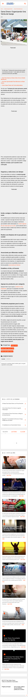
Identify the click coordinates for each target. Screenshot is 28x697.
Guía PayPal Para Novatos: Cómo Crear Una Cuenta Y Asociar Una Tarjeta (12, 571)
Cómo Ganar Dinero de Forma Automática (12, 85)
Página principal (6, 686)
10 (4, 654)
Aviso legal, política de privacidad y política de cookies (19, 688)
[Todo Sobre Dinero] (10, 4)
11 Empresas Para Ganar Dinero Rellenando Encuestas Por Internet (14, 658)
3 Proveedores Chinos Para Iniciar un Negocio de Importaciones (12, 507)
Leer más (8, 475)
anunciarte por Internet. (14, 265)
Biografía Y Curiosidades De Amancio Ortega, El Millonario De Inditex (13, 528)
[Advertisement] (13, 58)
